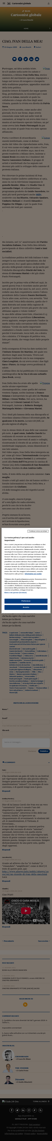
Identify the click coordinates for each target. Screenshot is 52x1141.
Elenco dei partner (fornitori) (15, 592)
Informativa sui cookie (33, 574)
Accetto (26, 607)
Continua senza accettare (38, 531)
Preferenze (26, 601)
